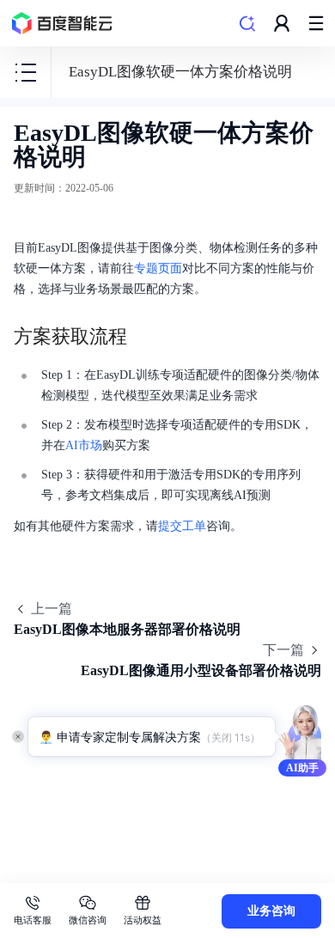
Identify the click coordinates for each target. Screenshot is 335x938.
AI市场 (83, 445)
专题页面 (158, 268)
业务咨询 (271, 910)
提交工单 (182, 526)
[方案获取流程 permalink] (144, 336)
